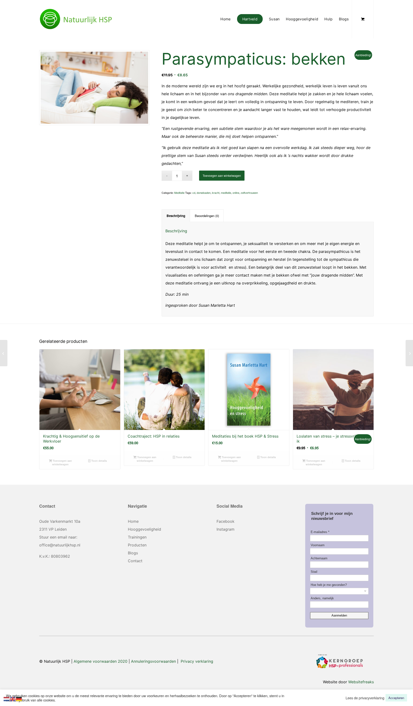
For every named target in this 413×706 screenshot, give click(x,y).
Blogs (133, 552)
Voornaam (318, 545)
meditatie (226, 193)
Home (133, 521)
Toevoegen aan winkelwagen (222, 175)
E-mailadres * (320, 532)
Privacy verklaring (197, 661)
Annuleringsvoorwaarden (153, 661)
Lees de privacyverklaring (365, 698)
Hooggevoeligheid (144, 529)
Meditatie (179, 193)
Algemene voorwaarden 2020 (100, 661)
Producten (137, 545)
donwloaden (204, 193)
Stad (314, 571)
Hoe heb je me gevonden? (329, 585)
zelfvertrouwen (249, 193)
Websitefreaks (361, 681)
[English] (13, 698)
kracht (215, 193)
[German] (19, 698)
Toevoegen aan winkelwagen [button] (62, 462)
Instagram (225, 529)
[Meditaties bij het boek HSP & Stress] (3, 353)
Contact (135, 560)
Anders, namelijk (322, 598)
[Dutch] (7, 698)
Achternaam (319, 558)
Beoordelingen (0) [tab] (207, 215)
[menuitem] (225, 19)
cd (193, 193)
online (236, 193)
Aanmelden (339, 615)
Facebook (225, 521)
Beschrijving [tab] (176, 215)
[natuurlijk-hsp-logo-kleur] (76, 19)
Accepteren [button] (396, 697)
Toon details (99, 460)
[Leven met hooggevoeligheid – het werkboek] (409, 353)
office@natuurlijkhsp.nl (59, 545)
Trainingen (137, 537)
